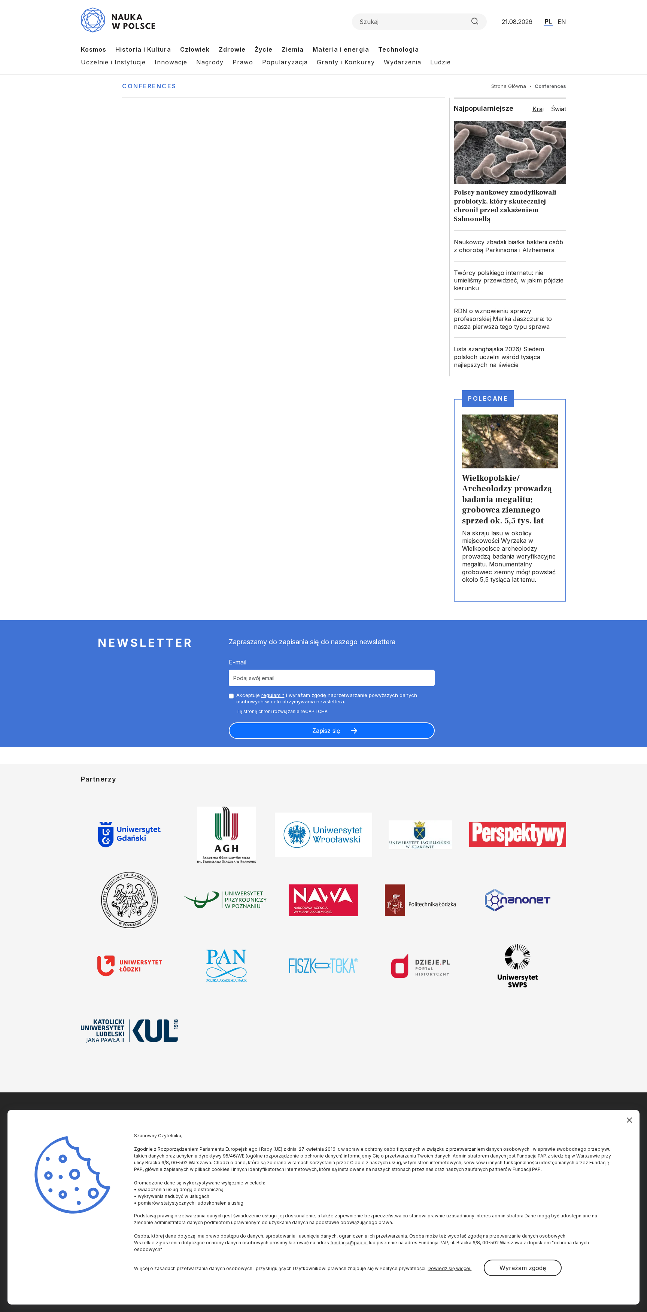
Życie (264, 49)
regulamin (273, 695)
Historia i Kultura (143, 49)
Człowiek (195, 49)
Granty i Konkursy (346, 62)
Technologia (398, 49)
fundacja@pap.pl (349, 1242)
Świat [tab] (558, 109)
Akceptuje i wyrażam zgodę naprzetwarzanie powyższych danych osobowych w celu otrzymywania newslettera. (326, 698)
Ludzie (440, 62)
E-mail (237, 662)
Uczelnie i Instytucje (113, 62)
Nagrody (210, 62)
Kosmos (93, 49)
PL (548, 21)
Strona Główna (508, 86)
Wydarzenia (402, 62)
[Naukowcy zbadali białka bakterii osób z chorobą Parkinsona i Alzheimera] (510, 246)
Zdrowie (232, 49)
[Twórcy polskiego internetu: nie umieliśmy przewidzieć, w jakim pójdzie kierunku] (510, 280)
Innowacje (171, 62)
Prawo (243, 62)
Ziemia (293, 49)
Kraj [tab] (538, 109)
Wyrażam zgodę (522, 1268)
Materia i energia (341, 49)
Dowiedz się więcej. (449, 1268)
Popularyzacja (285, 62)
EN (562, 21)
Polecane (488, 398)
